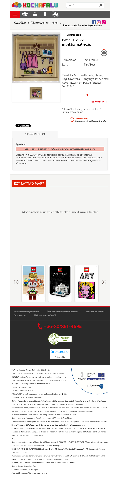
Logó (35, 5)
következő (103, 282)
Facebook (94, 22)
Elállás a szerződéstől (45, 315)
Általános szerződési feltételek (62, 311)
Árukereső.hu (60, 357)
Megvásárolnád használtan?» (90, 120)
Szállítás (55, 14)
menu (15, 14)
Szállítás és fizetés (95, 311)
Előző (16, 282)
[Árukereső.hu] (60, 344)
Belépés (45, 14)
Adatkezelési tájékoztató (26, 311)
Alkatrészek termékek (44, 22)
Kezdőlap (20, 22)
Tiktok (104, 22)
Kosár (25, 14)
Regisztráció (35, 14)
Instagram (99, 22)
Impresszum (20, 315)
